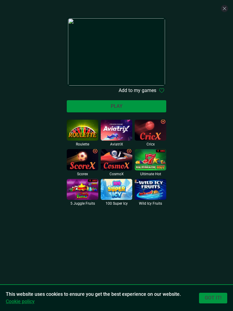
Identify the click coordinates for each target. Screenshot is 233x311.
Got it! (213, 298)
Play (117, 106)
